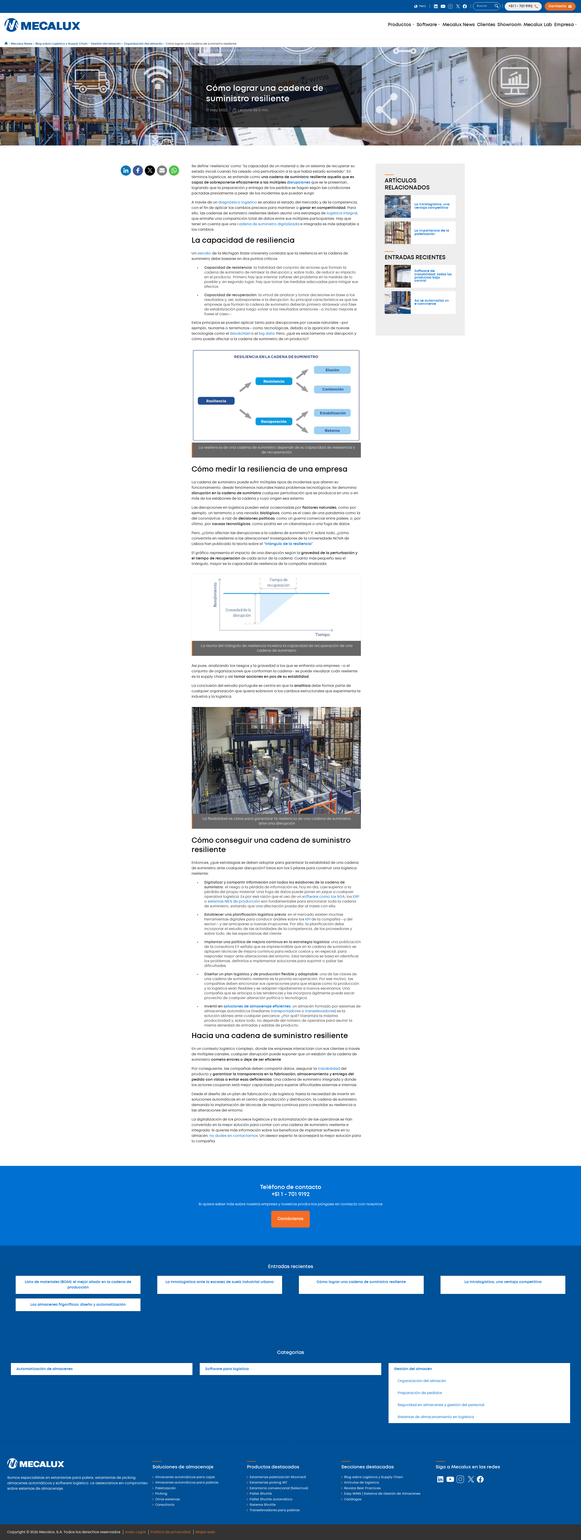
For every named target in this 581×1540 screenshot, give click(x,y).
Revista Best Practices (362, 1488)
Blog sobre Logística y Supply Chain (373, 1477)
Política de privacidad (170, 1532)
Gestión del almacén (413, 1369)
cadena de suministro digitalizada (268, 224)
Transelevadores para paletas (275, 1510)
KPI (308, 919)
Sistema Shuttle (263, 1505)
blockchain (240, 333)
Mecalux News (459, 25)
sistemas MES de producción (234, 901)
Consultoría (164, 1505)
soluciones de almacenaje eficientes (257, 1006)
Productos (400, 25)
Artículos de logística (361, 1482)
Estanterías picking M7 (268, 1482)
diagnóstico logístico (238, 202)
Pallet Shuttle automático (271, 1499)
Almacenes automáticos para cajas (185, 1477)
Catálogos (352, 1499)
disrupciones (298, 182)
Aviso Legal (135, 1532)
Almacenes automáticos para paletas (186, 1482)
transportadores (286, 1011)
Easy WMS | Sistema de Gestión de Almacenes (382, 1493)
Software (427, 25)
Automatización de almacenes (44, 1369)
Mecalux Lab (538, 25)
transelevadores (320, 1011)
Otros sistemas (167, 1499)
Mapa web (205, 1532)
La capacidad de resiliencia (147, 201)
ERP (356, 896)
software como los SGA (323, 896)
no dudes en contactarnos (233, 1136)
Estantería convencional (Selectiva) (279, 1488)
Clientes (486, 25)
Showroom (509, 25)
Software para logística (227, 1369)
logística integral (341, 213)
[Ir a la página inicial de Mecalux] (6, 44)
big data (266, 333)
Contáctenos (290, 1219)
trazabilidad (329, 1068)
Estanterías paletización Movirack (278, 1477)
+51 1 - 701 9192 (291, 1194)
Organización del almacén (422, 1381)
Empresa (564, 25)
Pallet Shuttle (261, 1493)
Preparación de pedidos (420, 1393)
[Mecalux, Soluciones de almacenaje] (42, 33)
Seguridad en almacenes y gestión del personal (441, 1405)
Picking (161, 1493)
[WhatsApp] (162, 173)
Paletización (165, 1488)
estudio (204, 253)
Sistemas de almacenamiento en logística (436, 1417)
